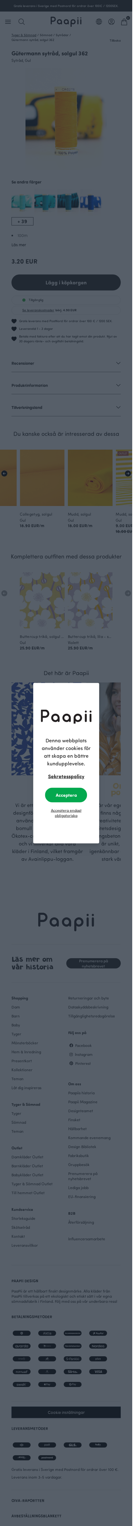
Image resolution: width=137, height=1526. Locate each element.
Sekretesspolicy (66, 775)
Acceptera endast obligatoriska (66, 812)
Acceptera (66, 795)
